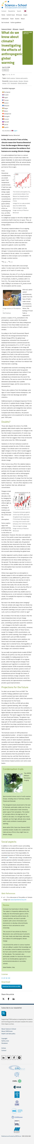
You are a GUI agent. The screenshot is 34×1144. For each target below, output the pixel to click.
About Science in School (8, 1029)
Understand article (27, 32)
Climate (20, 81)
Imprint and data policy (8, 1033)
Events (17, 19)
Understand (5, 19)
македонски (7, 114)
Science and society (22, 78)
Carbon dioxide (13, 81)
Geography (14, 83)
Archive (3, 1048)
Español (6, 127)
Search (19, 11)
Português (7, 116)
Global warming (22, 83)
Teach (12, 19)
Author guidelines (16, 22)
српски (6, 124)
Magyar (6, 108)
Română (6, 119)
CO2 (8, 83)
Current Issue (11, 15)
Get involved (5, 22)
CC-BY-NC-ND (5, 978)
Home (3, 15)
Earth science (11, 78)
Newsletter (11, 11)
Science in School (6, 29)
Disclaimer (4, 1043)
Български (7, 92)
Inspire (25, 15)
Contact (3, 11)
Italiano (6, 111)
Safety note (5, 1041)
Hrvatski (6, 95)
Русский (6, 122)
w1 (7, 857)
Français (6, 100)
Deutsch (6, 103)
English (6, 97)
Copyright (4, 1038)
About (23, 19)
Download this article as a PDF (11, 986)
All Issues (19, 15)
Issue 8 (21, 29)
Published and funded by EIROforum (11, 1136)
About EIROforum (7, 1031)
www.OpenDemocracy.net (18, 900)
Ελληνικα (6, 106)
